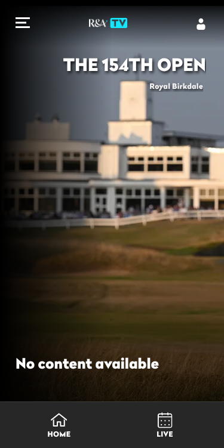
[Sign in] (201, 24)
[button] (23, 24)
